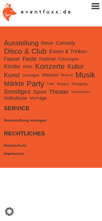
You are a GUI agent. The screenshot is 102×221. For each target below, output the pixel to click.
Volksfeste (15, 98)
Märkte (14, 83)
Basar (47, 43)
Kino (27, 66)
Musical (67, 75)
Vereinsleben (80, 92)
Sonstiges (17, 91)
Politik (50, 83)
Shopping (79, 84)
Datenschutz (15, 145)
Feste (29, 59)
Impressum (14, 153)
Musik (85, 75)
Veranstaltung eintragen (25, 120)
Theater (59, 92)
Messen (50, 75)
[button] (9, 211)
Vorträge (38, 98)
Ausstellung (21, 43)
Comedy (65, 43)
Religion (63, 84)
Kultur (75, 66)
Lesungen (30, 75)
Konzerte (50, 66)
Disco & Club (25, 51)
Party (35, 83)
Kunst (12, 75)
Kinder (12, 66)
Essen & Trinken (68, 51)
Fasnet (12, 59)
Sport (40, 92)
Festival (47, 59)
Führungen (68, 59)
